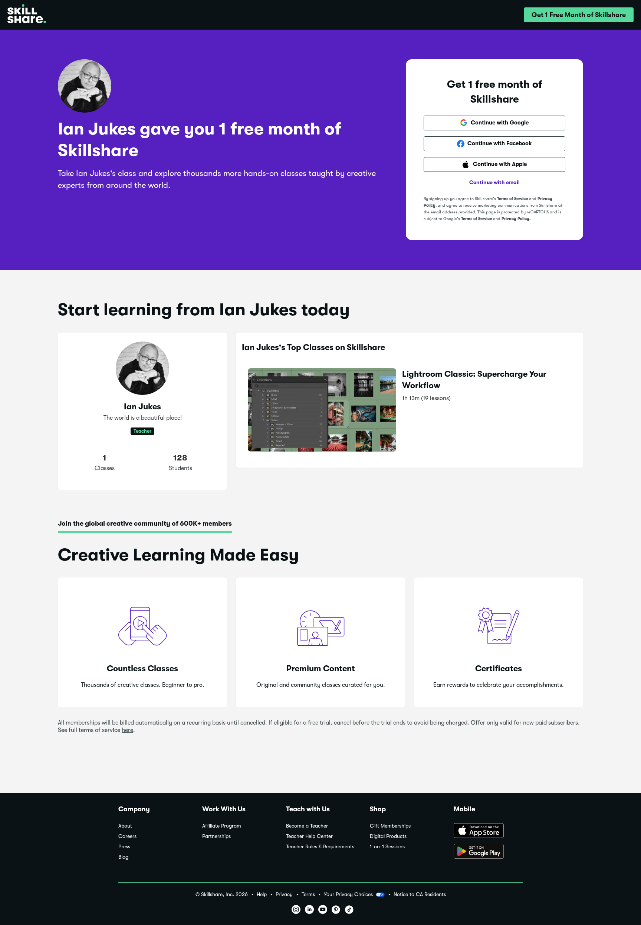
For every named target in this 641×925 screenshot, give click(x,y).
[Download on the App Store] (488, 831)
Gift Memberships (390, 826)
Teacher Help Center (309, 836)
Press (124, 846)
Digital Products (388, 836)
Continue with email (494, 182)
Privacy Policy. (516, 218)
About (125, 826)
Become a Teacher (307, 826)
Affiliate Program (221, 826)
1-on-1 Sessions (387, 846)
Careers (127, 836)
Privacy (284, 894)
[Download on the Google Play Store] (488, 852)
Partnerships (216, 836)
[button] (579, 14)
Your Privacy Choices (348, 894)
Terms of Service (512, 198)
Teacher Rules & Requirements (320, 846)
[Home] (26, 15)
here (127, 730)
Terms (308, 894)
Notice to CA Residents (420, 894)
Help (262, 894)
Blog (123, 857)
